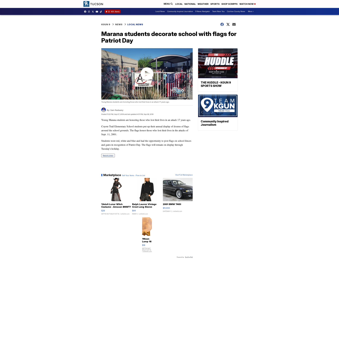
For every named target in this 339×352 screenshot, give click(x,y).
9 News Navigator (202, 11)
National (190, 4)
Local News (160, 11)
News (118, 24)
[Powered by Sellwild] (189, 257)
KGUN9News (86, 12)
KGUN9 (93, 12)
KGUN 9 (105, 24)
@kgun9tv (101, 12)
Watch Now (246, 4)
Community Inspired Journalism (180, 11)
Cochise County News (236, 11)
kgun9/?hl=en (89, 12)
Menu (167, 4)
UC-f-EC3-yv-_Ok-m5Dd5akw (97, 12)
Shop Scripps (229, 4)
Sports (215, 4)
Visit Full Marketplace (184, 175)
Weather (203, 4)
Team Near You (218, 11)
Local (179, 4)
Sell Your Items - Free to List (133, 175)
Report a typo (108, 156)
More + (251, 11)
